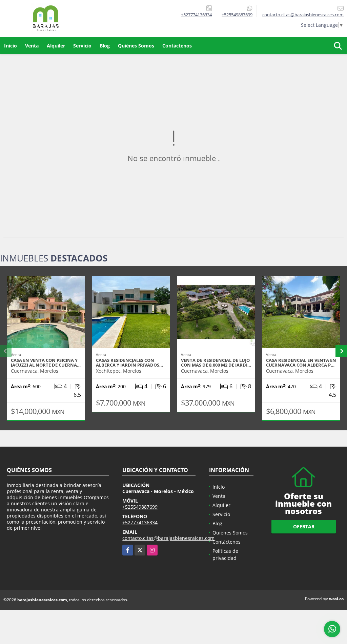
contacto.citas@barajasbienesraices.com (168, 538)
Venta (32, 45)
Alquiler (56, 45)
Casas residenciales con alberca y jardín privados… (129, 362)
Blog (105, 45)
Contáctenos (177, 45)
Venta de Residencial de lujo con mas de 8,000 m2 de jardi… (216, 362)
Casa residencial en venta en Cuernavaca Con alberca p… (301, 362)
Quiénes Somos (136, 45)
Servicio (82, 45)
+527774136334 (196, 15)
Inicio (10, 45)
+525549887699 (237, 15)
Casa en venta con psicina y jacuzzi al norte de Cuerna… (46, 362)
